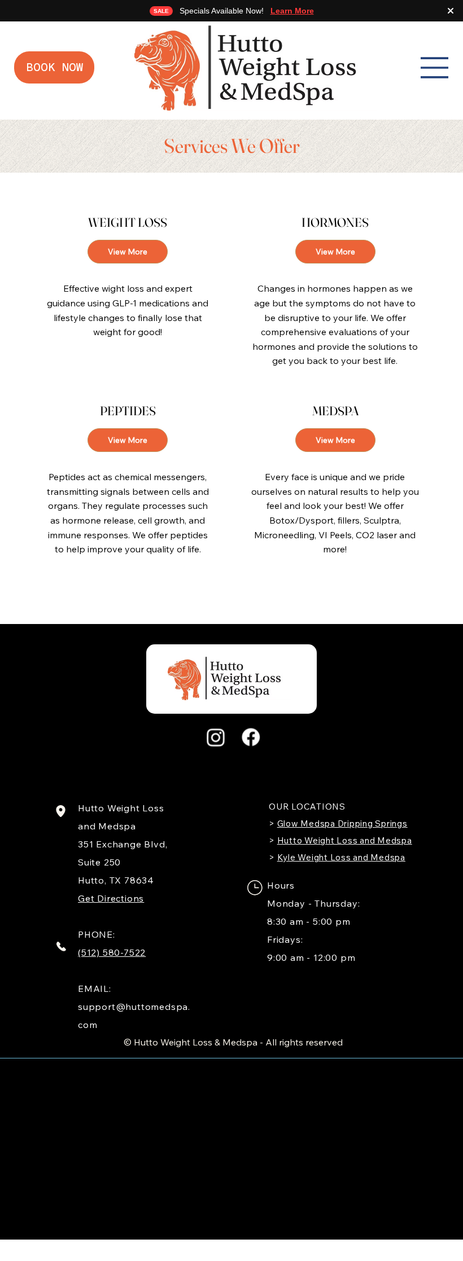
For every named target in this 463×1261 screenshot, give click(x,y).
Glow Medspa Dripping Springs (342, 823)
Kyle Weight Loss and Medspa (341, 857)
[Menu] (435, 68)
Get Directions (111, 898)
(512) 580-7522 (112, 952)
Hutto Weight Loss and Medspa (344, 840)
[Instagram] (216, 737)
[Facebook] (251, 737)
